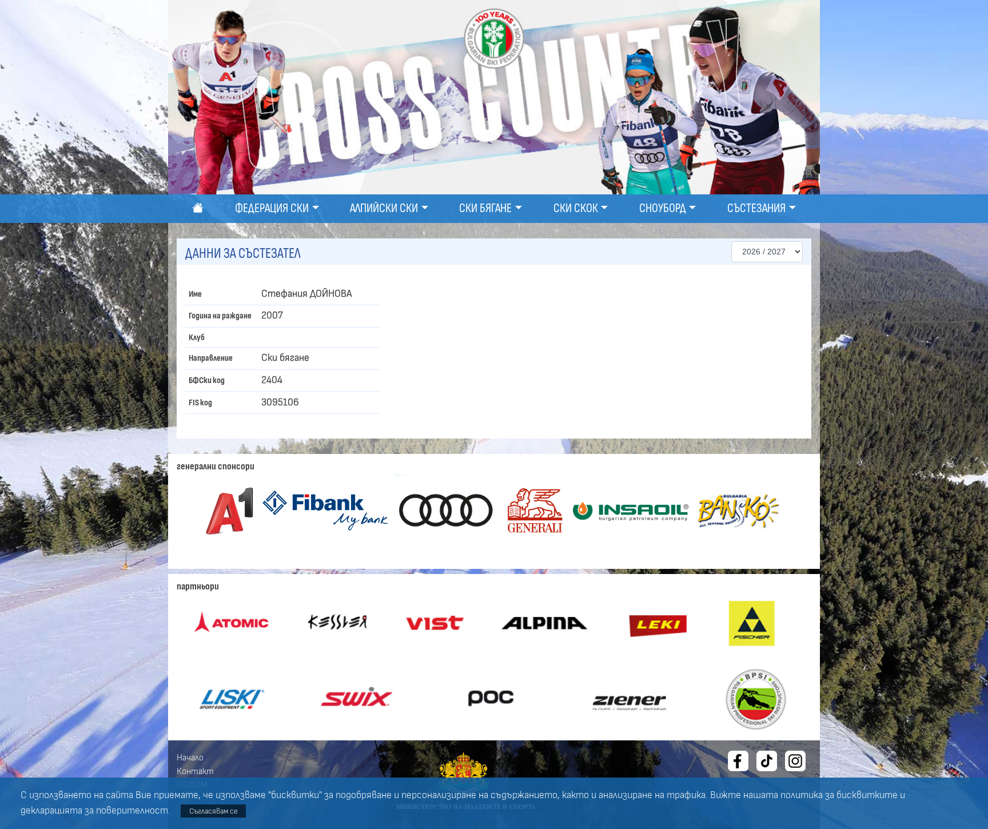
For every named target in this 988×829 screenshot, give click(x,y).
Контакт (195, 771)
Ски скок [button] (575, 208)
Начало (190, 757)
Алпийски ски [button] (384, 208)
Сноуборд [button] (662, 208)
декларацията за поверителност (94, 811)
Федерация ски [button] (272, 208)
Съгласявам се (213, 811)
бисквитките (867, 795)
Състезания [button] (756, 208)
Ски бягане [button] (485, 208)
